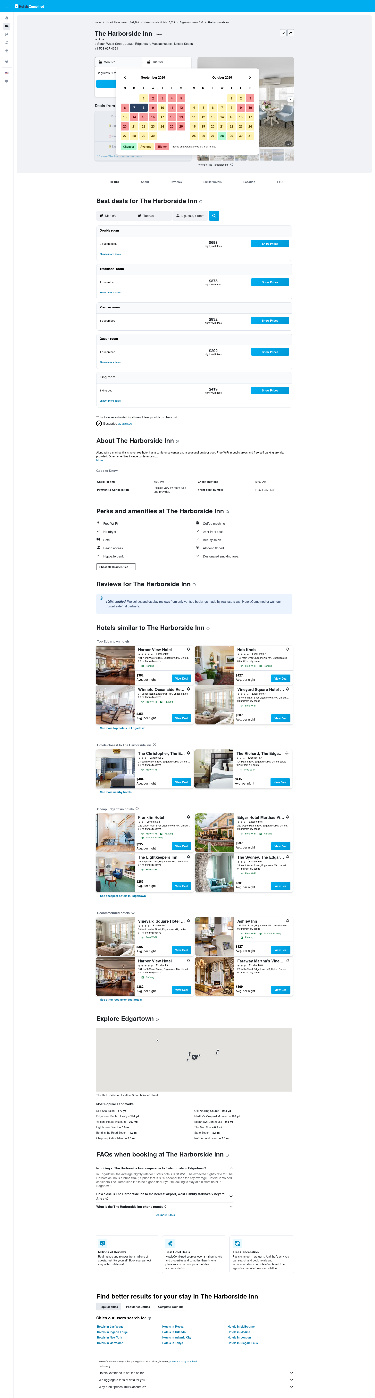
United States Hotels (117, 22)
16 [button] (153, 117)
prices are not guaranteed (183, 1361)
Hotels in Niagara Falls (243, 1343)
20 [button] (125, 126)
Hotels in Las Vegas (110, 1326)
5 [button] (181, 98)
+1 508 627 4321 (106, 48)
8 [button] (144, 107)
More (99, 460)
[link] (123, 728)
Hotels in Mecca (173, 1326)
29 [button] (143, 135)
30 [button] (153, 135)
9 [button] (153, 107)
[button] (6, 6)
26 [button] (181, 126)
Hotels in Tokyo (172, 1343)
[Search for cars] (7, 34)
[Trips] (7, 62)
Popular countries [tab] (138, 1307)
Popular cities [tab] (109, 1307)
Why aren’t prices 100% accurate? (122, 1387)
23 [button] (153, 126)
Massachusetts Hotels (155, 22)
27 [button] (125, 135)
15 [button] (143, 117)
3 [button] (162, 98)
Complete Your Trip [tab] (171, 1307)
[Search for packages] (7, 42)
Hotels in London (239, 1337)
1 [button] (144, 98)
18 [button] (171, 117)
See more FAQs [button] (165, 1215)
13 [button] (125, 117)
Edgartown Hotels (188, 22)
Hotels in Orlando (174, 1332)
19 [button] (181, 117)
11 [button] (171, 107)
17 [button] (162, 117)
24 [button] (162, 126)
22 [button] (143, 126)
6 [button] (125, 107)
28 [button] (134, 135)
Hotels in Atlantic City (176, 1337)
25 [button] (171, 126)
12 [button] (181, 107)
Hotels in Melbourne (241, 1326)
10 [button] (162, 107)
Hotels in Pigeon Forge (112, 1332)
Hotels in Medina (239, 1332)
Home (98, 22)
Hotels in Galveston (110, 1343)
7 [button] (134, 107)
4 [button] (172, 98)
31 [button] (250, 135)
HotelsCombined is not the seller (121, 1372)
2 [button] (153, 98)
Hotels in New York (109, 1337)
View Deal (181, 678)
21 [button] (134, 126)
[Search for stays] (7, 26)
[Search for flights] (7, 18)
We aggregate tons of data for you (122, 1380)
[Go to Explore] (7, 51)
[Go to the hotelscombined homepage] (29, 6)
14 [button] (134, 117)
